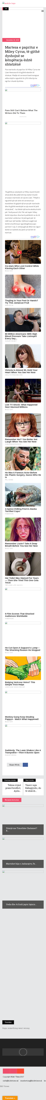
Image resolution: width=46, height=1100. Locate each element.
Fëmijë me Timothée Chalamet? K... (21, 829)
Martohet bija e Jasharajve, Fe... (21, 863)
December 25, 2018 (12, 40)
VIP (6, 9)
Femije (7, 952)
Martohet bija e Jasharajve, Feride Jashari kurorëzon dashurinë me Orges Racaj (22, 1007)
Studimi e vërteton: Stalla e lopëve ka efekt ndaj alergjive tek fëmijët (23, 974)
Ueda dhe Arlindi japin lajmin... (21, 904)
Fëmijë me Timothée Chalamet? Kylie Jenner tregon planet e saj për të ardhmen (21, 942)
